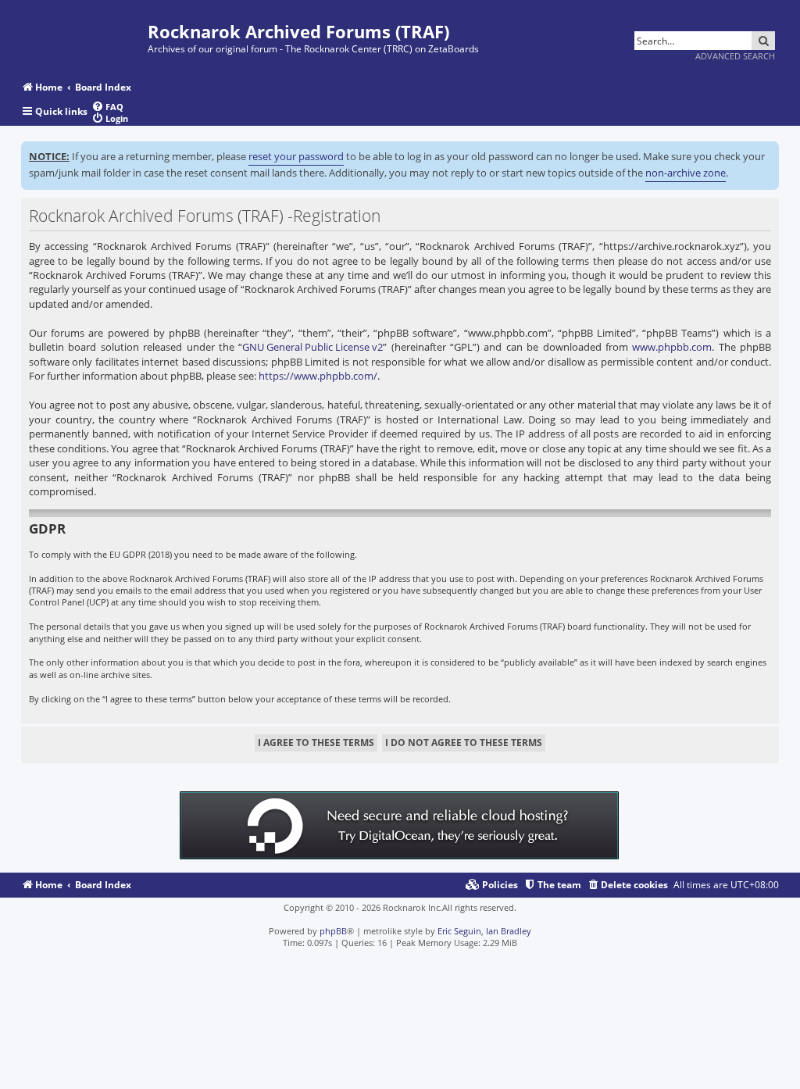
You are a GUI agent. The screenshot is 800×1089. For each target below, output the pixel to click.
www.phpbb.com (672, 347)
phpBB (333, 931)
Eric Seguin (459, 931)
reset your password (296, 156)
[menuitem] (107, 106)
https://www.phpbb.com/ (318, 376)
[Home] (84, 33)
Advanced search (735, 56)
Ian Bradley (508, 931)
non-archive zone (685, 173)
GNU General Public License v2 (312, 347)
